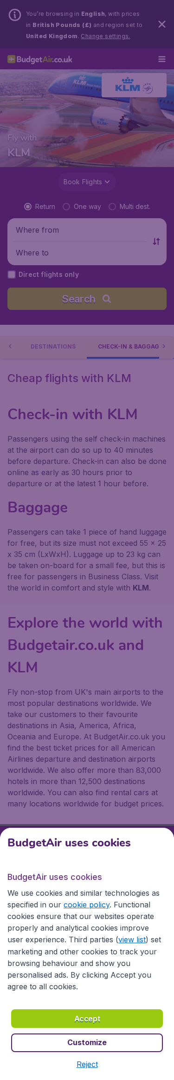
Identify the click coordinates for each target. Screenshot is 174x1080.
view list (132, 939)
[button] (87, 1064)
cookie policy (87, 904)
